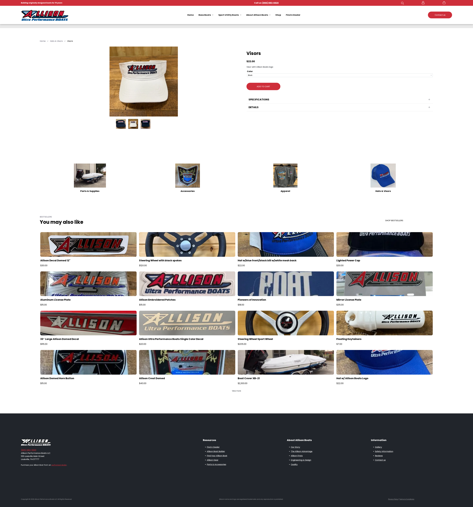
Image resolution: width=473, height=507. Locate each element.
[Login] (423, 3)
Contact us (380, 460)
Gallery (378, 447)
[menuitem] (190, 15)
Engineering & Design (301, 460)
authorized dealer (59, 465)
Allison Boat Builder (216, 451)
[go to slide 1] (121, 124)
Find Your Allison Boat (217, 455)
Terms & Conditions (406, 499)
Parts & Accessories (216, 464)
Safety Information (384, 451)
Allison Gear (212, 460)
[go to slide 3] (145, 124)
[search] (402, 3)
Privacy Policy (393, 499)
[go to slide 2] (133, 124)
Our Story (295, 447)
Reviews (379, 455)
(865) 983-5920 (28, 450)
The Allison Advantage (301, 451)
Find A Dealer (213, 447)
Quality (294, 464)
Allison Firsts (297, 455)
